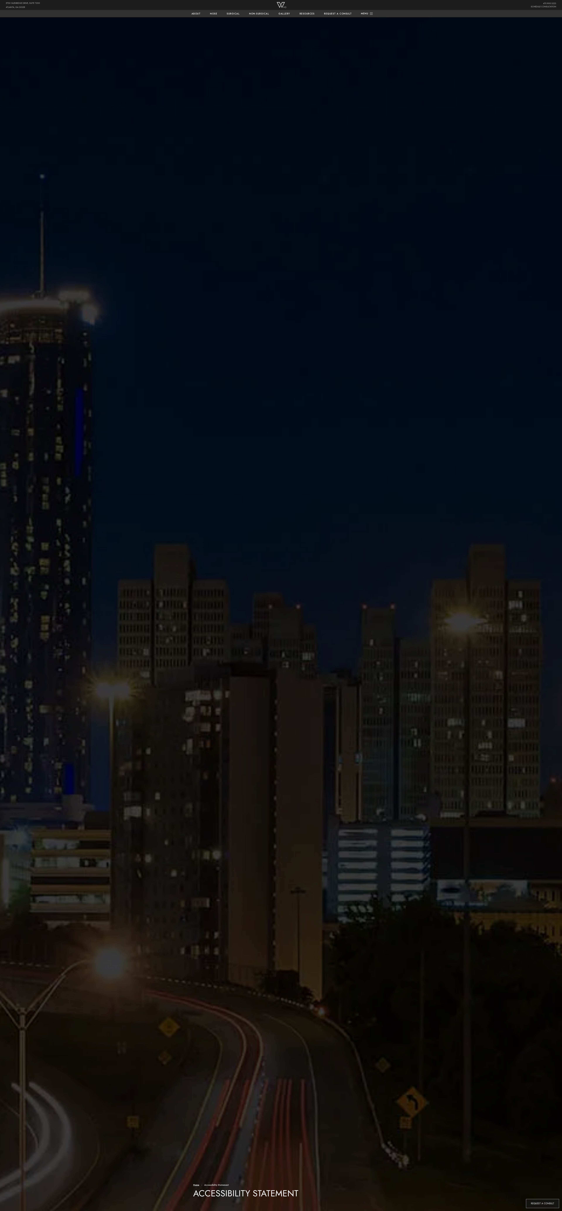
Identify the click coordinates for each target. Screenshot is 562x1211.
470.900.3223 (549, 3)
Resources (307, 13)
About (196, 13)
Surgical (233, 13)
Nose (213, 13)
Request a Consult (338, 13)
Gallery (284, 13)
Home (196, 1185)
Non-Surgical (259, 13)
